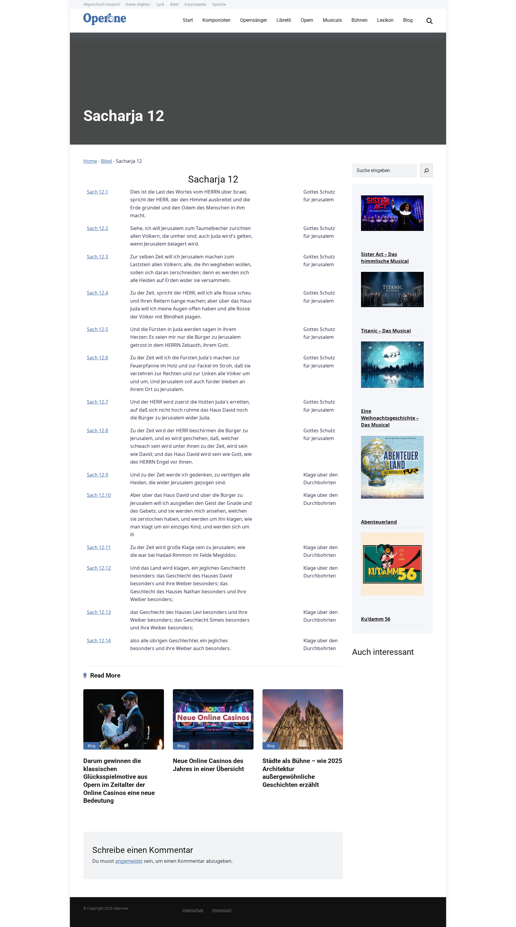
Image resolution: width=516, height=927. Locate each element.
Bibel (174, 4)
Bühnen (359, 20)
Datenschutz (192, 910)
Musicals (332, 20)
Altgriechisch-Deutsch (101, 4)
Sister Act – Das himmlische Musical (385, 257)
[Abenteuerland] (392, 466)
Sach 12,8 (97, 430)
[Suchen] (426, 170)
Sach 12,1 (97, 192)
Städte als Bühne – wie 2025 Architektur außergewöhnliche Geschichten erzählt (302, 772)
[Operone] (104, 17)
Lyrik (160, 4)
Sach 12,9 (97, 474)
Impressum (221, 910)
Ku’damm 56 (375, 619)
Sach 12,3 (97, 256)
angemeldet (128, 861)
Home (90, 161)
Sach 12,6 (97, 357)
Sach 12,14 (99, 640)
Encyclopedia (195, 4)
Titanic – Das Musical (386, 330)
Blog (408, 20)
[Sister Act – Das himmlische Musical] (392, 212)
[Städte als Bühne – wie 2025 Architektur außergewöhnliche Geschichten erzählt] (302, 719)
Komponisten (216, 20)
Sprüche (219, 4)
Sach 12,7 (97, 402)
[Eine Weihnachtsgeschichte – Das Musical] (392, 364)
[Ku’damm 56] (392, 563)
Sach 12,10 (99, 495)
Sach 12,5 (97, 329)
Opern (307, 20)
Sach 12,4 (97, 292)
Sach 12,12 (99, 568)
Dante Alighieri (138, 4)
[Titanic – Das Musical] (392, 289)
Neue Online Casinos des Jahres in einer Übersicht (208, 765)
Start (188, 20)
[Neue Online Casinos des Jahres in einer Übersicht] (213, 719)
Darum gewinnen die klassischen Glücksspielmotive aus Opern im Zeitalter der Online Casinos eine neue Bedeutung (119, 780)
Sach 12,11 (99, 547)
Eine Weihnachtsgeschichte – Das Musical (390, 418)
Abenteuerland (379, 522)
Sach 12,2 (97, 228)
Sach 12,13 (99, 612)
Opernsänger (253, 20)
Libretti (284, 20)
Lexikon (385, 20)
